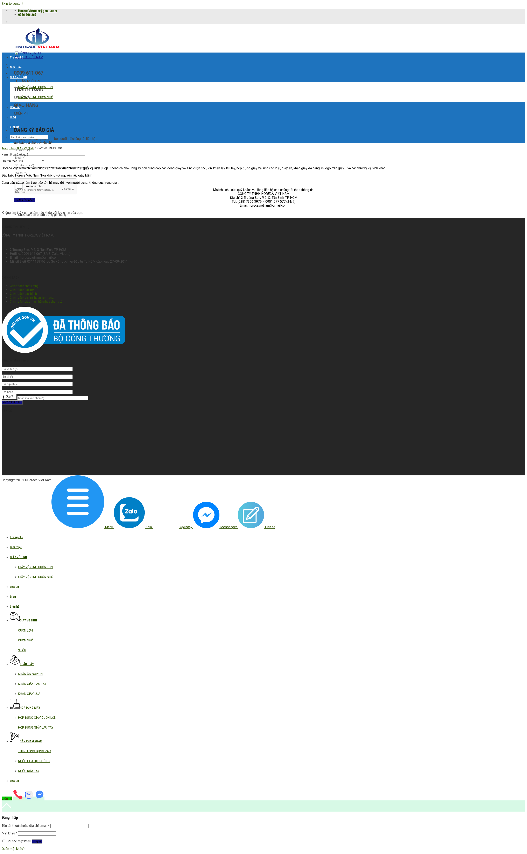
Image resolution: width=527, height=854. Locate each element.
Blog (13, 117)
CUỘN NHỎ (25, 640)
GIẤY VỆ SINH (18, 77)
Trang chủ (16, 57)
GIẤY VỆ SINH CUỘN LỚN (35, 87)
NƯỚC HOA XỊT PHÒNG (34, 761)
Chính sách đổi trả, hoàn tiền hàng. (32, 297)
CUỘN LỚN (25, 630)
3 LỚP (22, 650)
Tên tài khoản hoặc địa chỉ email (26, 826)
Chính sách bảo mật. (23, 289)
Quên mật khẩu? (13, 849)
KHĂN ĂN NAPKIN (30, 674)
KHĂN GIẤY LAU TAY (32, 684)
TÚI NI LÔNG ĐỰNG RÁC (34, 751)
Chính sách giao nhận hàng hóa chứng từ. (36, 301)
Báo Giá (15, 107)
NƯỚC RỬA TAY (28, 771)
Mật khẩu (9, 833)
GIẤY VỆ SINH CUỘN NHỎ (35, 97)
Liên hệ (14, 127)
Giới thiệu (16, 67)
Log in (37, 841)
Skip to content (12, 4)
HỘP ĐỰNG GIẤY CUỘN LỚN (37, 717)
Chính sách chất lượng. (24, 286)
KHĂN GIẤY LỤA (29, 694)
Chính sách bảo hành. (23, 293)
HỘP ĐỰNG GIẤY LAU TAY (35, 727)
